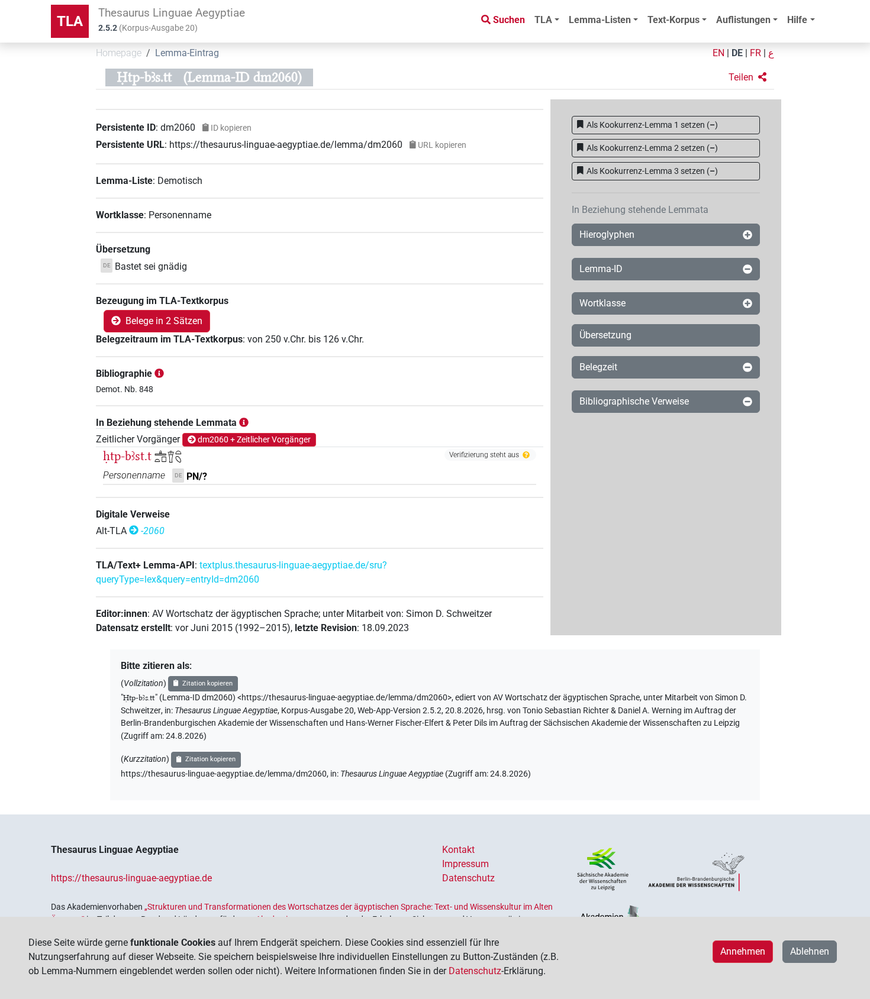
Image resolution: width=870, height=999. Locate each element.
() (652, 125)
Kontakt (458, 849)
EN (718, 53)
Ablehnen (809, 951)
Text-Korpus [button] (673, 19)
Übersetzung (605, 335)
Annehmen (742, 951)
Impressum (465, 863)
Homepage (118, 53)
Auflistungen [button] (743, 19)
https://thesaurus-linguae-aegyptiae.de (131, 878)
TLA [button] (543, 19)
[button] (747, 77)
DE (737, 53)
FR (755, 53)
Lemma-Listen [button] (600, 19)
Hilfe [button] (797, 19)
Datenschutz (468, 878)
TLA (70, 21)
